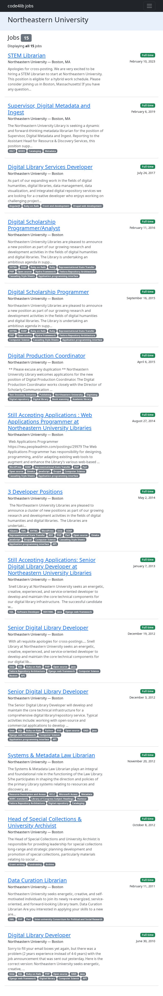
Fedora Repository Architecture (77, 271)
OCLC (52, 794)
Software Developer (28, 611)
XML (23, 530)
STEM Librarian (27, 55)
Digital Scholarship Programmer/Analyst (34, 225)
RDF (51, 535)
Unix (59, 530)
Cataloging (35, 151)
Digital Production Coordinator (46, 355)
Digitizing (92, 394)
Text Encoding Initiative (22, 394)
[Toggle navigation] (149, 6)
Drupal (57, 471)
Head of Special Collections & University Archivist (45, 822)
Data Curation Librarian (37, 880)
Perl (85, 466)
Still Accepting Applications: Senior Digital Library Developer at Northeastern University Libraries (52, 566)
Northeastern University (69, 394)
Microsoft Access (68, 794)
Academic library (82, 399)
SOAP (24, 267)
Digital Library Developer (39, 935)
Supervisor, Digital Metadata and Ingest (49, 108)
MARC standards (18, 798)
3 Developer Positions (35, 491)
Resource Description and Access (27, 794)
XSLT (12, 151)
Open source (25, 271)
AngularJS (14, 205)
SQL (11, 611)
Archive (50, 864)
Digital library (40, 399)
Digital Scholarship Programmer (48, 291)
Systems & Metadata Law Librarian (51, 755)
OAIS (86, 730)
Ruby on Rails (31, 205)
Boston (13, 675)
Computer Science (19, 339)
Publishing (45, 394)
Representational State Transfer (76, 267)
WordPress (15, 466)
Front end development (56, 205)
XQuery (13, 530)
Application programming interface (58, 276)
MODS (21, 151)
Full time (147, 55)
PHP (11, 271)
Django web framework (78, 611)
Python (49, 730)
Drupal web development (87, 205)
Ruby (52, 267)
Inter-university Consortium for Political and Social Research (68, 919)
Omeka (31, 471)
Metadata (50, 151)
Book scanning (60, 399)
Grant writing (17, 864)
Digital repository (19, 399)
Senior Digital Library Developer (48, 627)
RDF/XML (48, 611)
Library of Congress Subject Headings (52, 798)
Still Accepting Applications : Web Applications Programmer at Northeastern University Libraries (50, 421)
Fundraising (35, 864)
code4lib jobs (21, 6)
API (54, 544)
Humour (82, 798)
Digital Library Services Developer (50, 166)
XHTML (13, 267)
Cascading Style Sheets (22, 276)
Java (59, 611)
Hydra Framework (45, 271)
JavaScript (44, 471)
